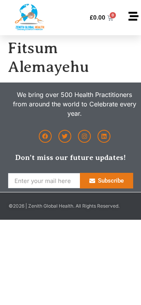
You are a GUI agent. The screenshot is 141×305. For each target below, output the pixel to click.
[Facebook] (45, 136)
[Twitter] (64, 136)
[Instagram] (84, 136)
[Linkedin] (104, 136)
